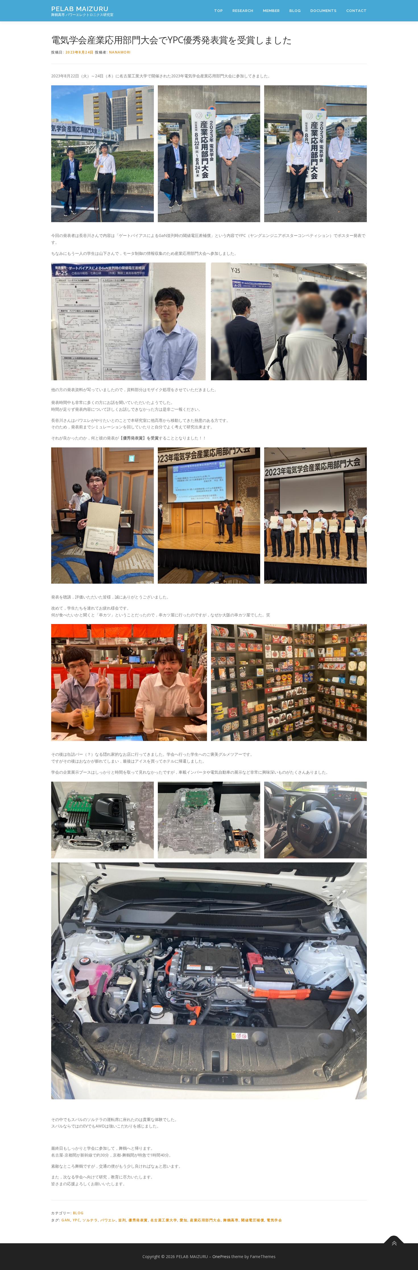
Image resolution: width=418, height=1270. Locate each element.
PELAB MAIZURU (80, 9)
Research (243, 11)
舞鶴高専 (231, 1220)
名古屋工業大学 (163, 1220)
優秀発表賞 (138, 1220)
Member (271, 11)
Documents (324, 11)
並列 (122, 1220)
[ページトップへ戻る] (394, 1243)
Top (218, 11)
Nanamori (120, 52)
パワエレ (108, 1220)
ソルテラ (90, 1220)
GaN (65, 1220)
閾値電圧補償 (252, 1220)
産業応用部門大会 (205, 1220)
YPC (76, 1220)
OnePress (221, 1256)
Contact (356, 11)
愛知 (183, 1220)
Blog (295, 11)
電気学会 (274, 1220)
